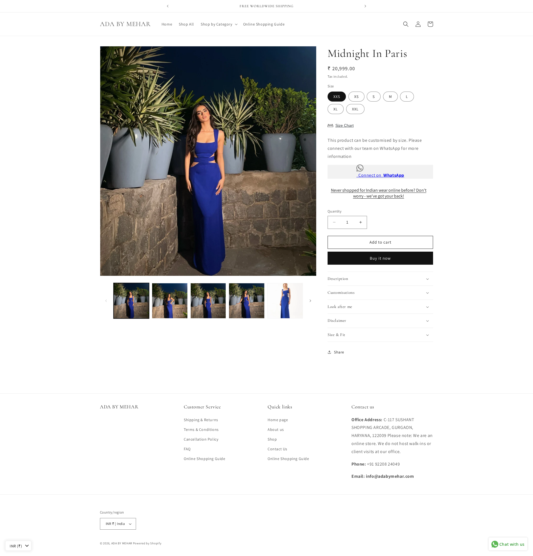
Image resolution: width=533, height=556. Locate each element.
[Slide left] (106, 301)
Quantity (334, 211)
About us (276, 429)
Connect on (380, 175)
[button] (218, 24)
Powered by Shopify (147, 543)
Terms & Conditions (201, 429)
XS (356, 96)
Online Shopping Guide (204, 458)
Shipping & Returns (201, 419)
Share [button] (339, 352)
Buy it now (380, 258)
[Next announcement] (365, 6)
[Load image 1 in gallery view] (131, 301)
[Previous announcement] (168, 6)
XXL (355, 109)
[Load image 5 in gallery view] (285, 301)
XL (335, 109)
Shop (272, 439)
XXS (336, 96)
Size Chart (344, 125)
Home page (278, 419)
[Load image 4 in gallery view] (246, 301)
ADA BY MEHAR (121, 543)
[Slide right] (310, 301)
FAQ (187, 448)
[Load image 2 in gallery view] (169, 301)
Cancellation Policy (201, 439)
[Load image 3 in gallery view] (208, 301)
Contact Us (277, 448)
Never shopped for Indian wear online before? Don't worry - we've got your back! (378, 193)
